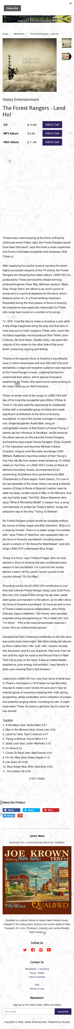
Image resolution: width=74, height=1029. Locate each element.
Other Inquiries (37, 976)
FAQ (37, 984)
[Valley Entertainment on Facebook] (33, 950)
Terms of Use (37, 988)
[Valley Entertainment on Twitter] (25, 950)
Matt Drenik (19, 33)
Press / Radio (37, 973)
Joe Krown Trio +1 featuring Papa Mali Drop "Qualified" (37, 842)
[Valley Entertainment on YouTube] (49, 950)
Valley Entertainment (36, 1022)
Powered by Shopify (59, 1022)
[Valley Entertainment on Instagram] (41, 950)
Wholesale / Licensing (37, 968)
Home (5, 33)
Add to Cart (52, 124)
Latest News (37, 835)
